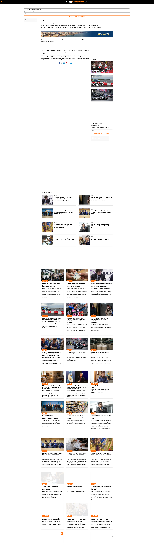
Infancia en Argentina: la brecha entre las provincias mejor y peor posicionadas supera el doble (52, 387)
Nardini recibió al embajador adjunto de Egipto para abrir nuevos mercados (101, 518)
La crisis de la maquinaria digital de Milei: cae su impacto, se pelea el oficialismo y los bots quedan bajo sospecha (64, 199)
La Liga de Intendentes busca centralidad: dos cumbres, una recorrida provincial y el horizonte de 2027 (64, 212)
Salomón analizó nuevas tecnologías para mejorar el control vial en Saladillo (51, 518)
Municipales (94, 383)
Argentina (45, 281)
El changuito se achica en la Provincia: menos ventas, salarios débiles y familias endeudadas (77, 417)
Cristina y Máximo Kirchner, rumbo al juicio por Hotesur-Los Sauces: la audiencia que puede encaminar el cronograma (101, 199)
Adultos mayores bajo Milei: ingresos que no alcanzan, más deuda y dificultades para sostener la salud (51, 354)
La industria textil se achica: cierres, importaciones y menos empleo (100, 353)
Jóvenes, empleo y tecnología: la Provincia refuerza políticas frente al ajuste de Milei (64, 238)
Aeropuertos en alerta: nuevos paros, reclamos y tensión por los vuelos (51, 318)
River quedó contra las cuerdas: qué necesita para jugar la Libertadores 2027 (98, 70)
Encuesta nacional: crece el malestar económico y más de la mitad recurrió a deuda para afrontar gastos (76, 285)
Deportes (69, 315)
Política (55, 195)
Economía (45, 350)
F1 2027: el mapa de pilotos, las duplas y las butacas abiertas (76, 353)
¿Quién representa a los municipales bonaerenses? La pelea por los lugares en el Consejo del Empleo (64, 226)
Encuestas (69, 281)
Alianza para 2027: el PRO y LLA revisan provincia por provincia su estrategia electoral (101, 488)
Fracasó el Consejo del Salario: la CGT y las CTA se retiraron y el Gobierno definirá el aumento (101, 212)
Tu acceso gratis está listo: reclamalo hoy (99, 124)
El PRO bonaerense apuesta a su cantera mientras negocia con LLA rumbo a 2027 (100, 238)
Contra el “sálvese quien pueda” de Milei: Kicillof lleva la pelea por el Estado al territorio (101, 226)
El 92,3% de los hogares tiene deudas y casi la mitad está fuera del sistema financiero (76, 455)
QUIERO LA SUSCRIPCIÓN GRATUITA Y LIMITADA (102, 133)
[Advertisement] (65, 44)
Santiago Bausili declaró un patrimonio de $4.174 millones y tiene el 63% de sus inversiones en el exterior (76, 387)
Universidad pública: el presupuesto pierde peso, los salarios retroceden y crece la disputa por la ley (51, 285)
